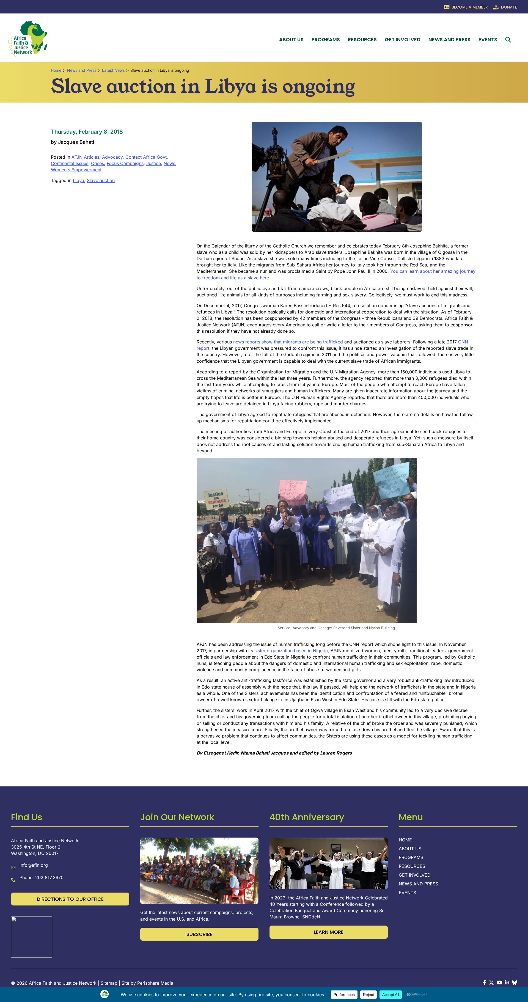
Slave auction (101, 180)
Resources (362, 39)
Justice (153, 163)
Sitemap (109, 983)
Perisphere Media (155, 983)
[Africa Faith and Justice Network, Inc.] (31, 937)
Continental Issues (69, 163)
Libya (78, 180)
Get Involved (402, 39)
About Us (291, 39)
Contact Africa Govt (146, 157)
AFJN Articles (85, 157)
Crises (97, 163)
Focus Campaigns (125, 163)
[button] (509, 39)
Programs (326, 39)
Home (405, 840)
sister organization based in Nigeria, (291, 650)
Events (488, 39)
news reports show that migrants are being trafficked (288, 342)
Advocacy (112, 157)
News (169, 163)
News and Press (449, 39)
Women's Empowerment (76, 169)
